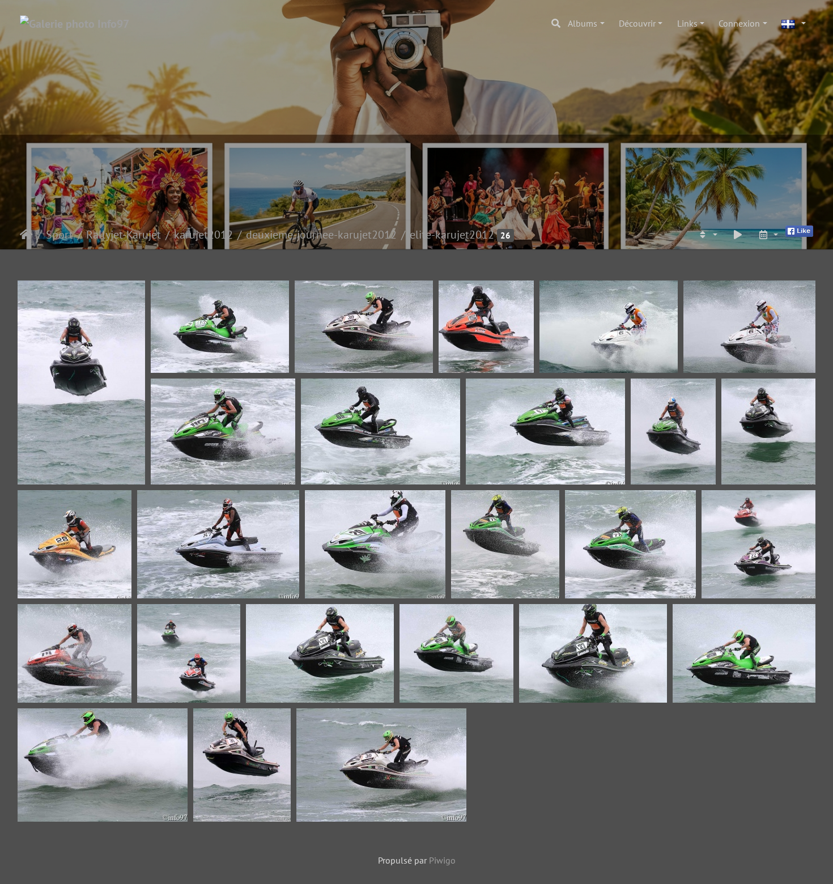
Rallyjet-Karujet (123, 234)
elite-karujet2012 (452, 234)
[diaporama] (738, 234)
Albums (582, 23)
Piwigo (442, 860)
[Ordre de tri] (707, 234)
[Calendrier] (767, 234)
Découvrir (637, 23)
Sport (59, 234)
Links (687, 23)
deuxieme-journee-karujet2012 (321, 234)
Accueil (26, 234)
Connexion (739, 23)
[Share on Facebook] (799, 230)
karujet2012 (203, 234)
